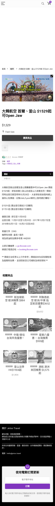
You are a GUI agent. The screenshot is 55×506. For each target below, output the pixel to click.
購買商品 (27, 138)
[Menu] (3, 3)
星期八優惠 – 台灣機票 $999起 (40, 338)
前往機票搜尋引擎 (15, 308)
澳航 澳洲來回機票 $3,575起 (40, 370)
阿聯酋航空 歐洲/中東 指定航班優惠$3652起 (40, 302)
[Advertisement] (27, 36)
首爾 (18, 164)
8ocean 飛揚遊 (17, 157)
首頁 (4, 69)
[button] (52, 76)
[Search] (43, 3)
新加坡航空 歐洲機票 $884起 (15, 300)
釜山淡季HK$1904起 (16, 368)
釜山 (14, 164)
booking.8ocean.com (28, 249)
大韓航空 (9, 164)
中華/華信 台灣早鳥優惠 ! (16, 336)
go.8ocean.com (24, 246)
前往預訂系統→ (15, 377)
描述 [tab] (6, 174)
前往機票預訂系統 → (40, 314)
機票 (12, 69)
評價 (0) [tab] (7, 178)
